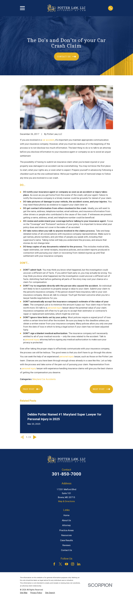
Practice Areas (66, 530)
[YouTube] (66, 564)
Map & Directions (66, 501)
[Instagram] (72, 564)
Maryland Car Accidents (44, 379)
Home (66, 515)
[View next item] (35, 437)
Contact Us (66, 550)
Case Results (66, 540)
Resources (66, 535)
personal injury (55, 307)
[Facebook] (54, 564)
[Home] (66, 8)
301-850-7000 (66, 474)
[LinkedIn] (78, 564)
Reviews (66, 545)
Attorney (66, 525)
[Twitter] (60, 564)
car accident (48, 140)
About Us (66, 520)
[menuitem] (23, 593)
